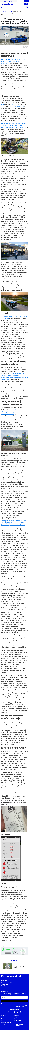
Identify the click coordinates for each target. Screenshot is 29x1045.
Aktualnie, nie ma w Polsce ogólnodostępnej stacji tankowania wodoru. (14, 412)
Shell (11, 104)
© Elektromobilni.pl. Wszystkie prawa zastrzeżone (14, 1028)
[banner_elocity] (14, 954)
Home (2, 11)
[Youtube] (20, 1011)
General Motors (19, 106)
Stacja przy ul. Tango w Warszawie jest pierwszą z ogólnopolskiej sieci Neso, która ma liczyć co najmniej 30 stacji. (13, 523)
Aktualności (8, 11)
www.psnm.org (4, 988)
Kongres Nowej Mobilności (18, 1025)
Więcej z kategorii (6, 960)
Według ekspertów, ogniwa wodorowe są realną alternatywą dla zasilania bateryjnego (13, 61)
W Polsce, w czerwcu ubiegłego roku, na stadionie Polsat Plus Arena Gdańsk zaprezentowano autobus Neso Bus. (14, 126)
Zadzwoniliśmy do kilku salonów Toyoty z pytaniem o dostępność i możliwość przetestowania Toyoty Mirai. (14, 377)
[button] (27, 7)
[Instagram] (11, 1011)
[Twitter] (14, 1011)
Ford (2, 104)
